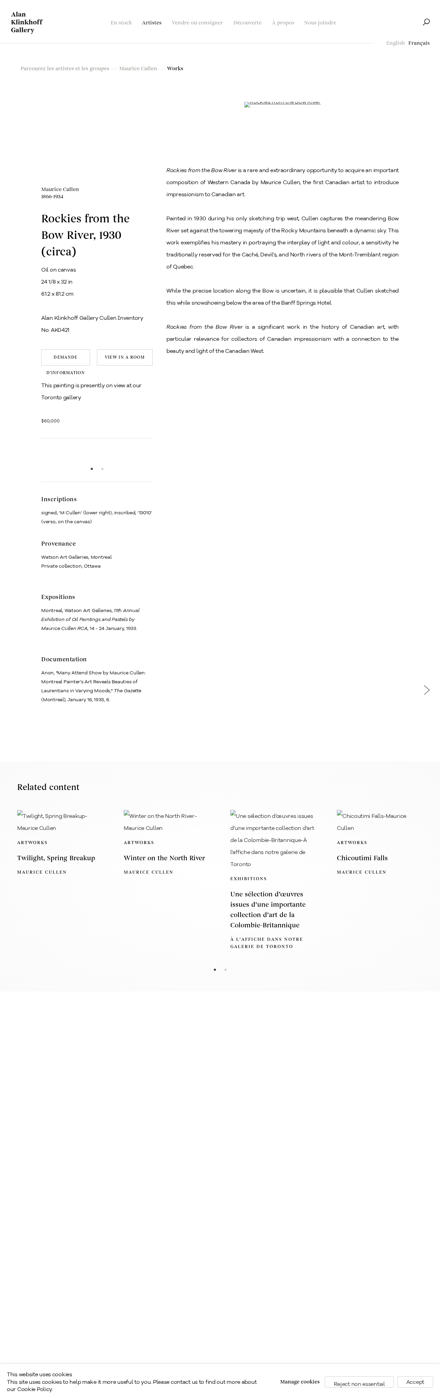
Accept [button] (415, 1382)
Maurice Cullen (60, 193)
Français (419, 43)
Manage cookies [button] (300, 1382)
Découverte (247, 23)
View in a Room (125, 357)
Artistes (152, 23)
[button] (52, 456)
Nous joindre (320, 23)
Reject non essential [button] (359, 1384)
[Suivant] (427, 693)
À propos (283, 23)
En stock (121, 23)
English (395, 43)
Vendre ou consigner (197, 23)
